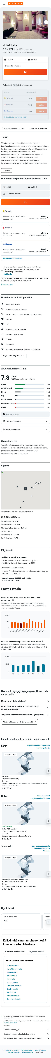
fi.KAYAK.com (7, 1050)
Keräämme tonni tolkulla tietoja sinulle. (19, 1034)
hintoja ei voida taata (10, 1023)
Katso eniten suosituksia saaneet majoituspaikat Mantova (40, 848)
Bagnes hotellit (12, 972)
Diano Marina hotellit (14, 969)
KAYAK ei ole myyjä (11, 1029)
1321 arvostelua (25, 49)
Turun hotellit (11, 992)
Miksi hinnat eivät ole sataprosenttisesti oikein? (23, 1038)
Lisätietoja (8, 274)
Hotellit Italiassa (40, 1050)
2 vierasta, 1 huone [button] (13, 66)
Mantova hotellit (27, 1052)
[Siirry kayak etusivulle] (15, 3)
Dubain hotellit (12, 976)
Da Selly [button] (5, 776)
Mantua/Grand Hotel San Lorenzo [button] (15, 879)
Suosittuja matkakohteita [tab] (15, 952)
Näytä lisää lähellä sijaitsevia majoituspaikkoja (38, 746)
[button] (4, 3)
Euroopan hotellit (26, 1050)
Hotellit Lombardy (13, 1052)
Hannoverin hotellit (14, 999)
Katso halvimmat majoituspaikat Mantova (40, 797)
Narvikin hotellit (12, 989)
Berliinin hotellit (12, 982)
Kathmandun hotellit (14, 986)
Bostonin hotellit (13, 966)
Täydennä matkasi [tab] (36, 952)
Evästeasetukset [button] (7, 284)
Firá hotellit (11, 979)
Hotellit (16, 1050)
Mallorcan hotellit (13, 996)
